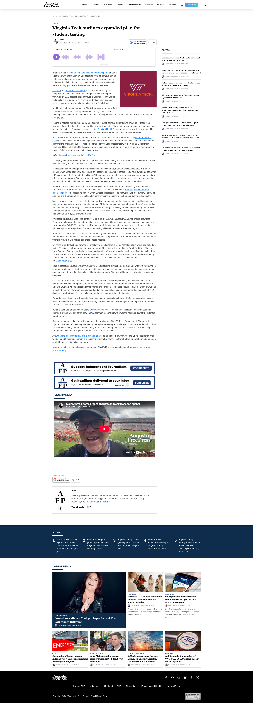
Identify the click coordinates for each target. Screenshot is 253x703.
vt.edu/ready (61, 261)
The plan (56, 90)
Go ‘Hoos (108, 5)
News (84, 5)
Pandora (93, 502)
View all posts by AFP (81, 507)
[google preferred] (138, 42)
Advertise (160, 5)
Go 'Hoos (132, 594)
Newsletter (131, 686)
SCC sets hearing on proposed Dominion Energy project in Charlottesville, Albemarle (143, 659)
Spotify (84, 502)
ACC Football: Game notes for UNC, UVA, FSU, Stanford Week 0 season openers (182, 659)
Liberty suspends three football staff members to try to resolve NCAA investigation (181, 599)
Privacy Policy (173, 686)
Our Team (172, 5)
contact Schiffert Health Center (105, 129)
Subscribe (149, 5)
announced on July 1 (75, 90)
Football (170, 594)
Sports (120, 5)
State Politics (97, 653)
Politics (96, 5)
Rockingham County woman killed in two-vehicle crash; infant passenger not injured (70, 659)
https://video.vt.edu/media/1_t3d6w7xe (77, 155)
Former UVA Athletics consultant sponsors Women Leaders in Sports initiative (145, 599)
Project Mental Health (151, 686)
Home (54, 16)
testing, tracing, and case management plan (87, 73)
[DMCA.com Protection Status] (193, 696)
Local (56, 653)
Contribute (191, 5)
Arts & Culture (62, 615)
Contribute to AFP (112, 686)
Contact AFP (79, 686)
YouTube (105, 502)
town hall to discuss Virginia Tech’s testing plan (76, 336)
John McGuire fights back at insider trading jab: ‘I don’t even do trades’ (106, 659)
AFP (74, 490)
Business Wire (135, 5)
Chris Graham (171, 64)
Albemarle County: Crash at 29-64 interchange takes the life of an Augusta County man (180, 110)
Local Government (136, 653)
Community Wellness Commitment (106, 310)
